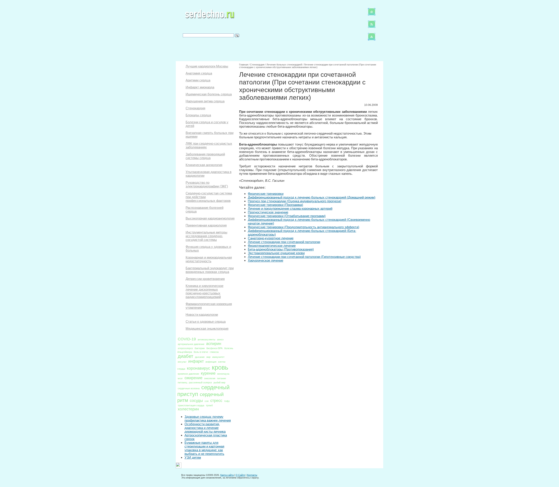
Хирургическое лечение (265, 260)
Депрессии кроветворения (205, 279)
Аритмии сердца (198, 80)
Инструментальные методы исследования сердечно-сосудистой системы (206, 236)
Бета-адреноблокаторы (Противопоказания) (281, 249)
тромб (209, 405)
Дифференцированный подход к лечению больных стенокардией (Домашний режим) (311, 197)
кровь (220, 367)
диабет (185, 356)
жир (208, 357)
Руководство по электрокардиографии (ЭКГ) (207, 184)
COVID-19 (187, 339)
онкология (209, 378)
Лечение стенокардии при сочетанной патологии (284, 242)
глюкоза (214, 352)
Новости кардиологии (202, 314)
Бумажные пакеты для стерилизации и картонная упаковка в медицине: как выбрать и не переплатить (204, 448)
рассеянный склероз (200, 382)
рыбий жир (219, 382)
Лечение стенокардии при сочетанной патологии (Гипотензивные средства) (304, 257)
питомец (182, 382)
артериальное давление (191, 344)
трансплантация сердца (191, 405)
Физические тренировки (265, 193)
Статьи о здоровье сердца (206, 321)
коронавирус (198, 368)
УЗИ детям (193, 457)
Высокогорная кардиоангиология (210, 218)
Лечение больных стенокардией (284, 64)
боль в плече (201, 352)
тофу (227, 401)
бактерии (200, 348)
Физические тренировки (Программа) (275, 205)
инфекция (210, 361)
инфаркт (196, 361)
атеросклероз (185, 348)
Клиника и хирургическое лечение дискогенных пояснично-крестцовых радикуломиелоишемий (204, 291)
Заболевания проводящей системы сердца (205, 156)
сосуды (196, 400)
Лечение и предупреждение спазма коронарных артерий (290, 208)
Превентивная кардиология (206, 225)
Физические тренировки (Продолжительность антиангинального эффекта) (303, 227)
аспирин (213, 343)
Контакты (252, 475)
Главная (243, 64)
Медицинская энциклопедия (207, 328)
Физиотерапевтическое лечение (272, 245)
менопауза (223, 373)
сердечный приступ (203, 390)
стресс (216, 400)
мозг (180, 378)
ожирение (193, 378)
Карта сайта (227, 475)
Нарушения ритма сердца (205, 101)
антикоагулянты (206, 339)
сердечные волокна (189, 388)
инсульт (182, 361)
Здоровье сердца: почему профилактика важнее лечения (208, 418)
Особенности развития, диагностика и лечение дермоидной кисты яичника (205, 427)
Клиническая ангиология (204, 165)
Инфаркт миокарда (200, 87)
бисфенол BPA (214, 348)
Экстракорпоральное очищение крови (276, 253)
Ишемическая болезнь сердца (209, 94)
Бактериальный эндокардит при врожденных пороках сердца (210, 270)
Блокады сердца (198, 115)
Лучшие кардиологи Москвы (207, 66)
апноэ (220, 339)
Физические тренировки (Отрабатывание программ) (287, 216)
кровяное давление (188, 373)
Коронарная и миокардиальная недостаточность (209, 259)
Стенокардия (195, 108)
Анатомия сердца (199, 73)
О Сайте (240, 475)
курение (208, 373)
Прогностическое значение (268, 212)
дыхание (200, 357)
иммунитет (218, 357)
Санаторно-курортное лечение (270, 238)
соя (207, 401)
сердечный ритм (200, 397)
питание (221, 378)
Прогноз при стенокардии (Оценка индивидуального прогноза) (294, 201)
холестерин (188, 409)
